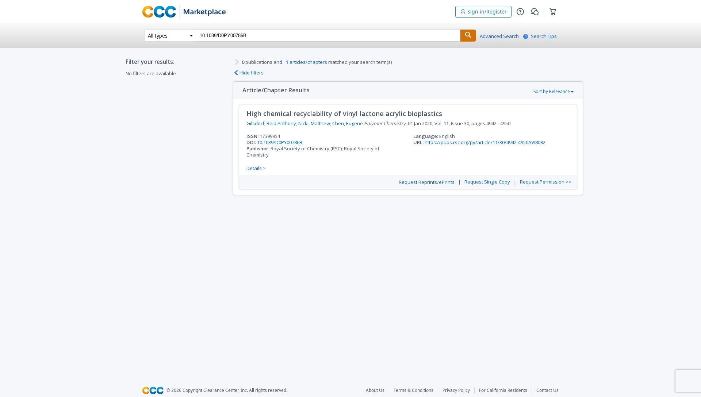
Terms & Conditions (413, 390)
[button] (520, 12)
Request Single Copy (487, 182)
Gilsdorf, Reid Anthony (271, 123)
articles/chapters (306, 62)
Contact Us (547, 390)
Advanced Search (499, 36)
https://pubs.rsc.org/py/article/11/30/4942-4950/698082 (485, 142)
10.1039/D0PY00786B (279, 142)
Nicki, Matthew (314, 123)
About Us (375, 390)
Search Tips (544, 36)
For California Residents (503, 390)
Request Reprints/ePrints (427, 182)
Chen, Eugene (347, 123)
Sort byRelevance (551, 91)
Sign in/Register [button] (487, 11)
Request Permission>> (545, 182)
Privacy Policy (456, 390)
